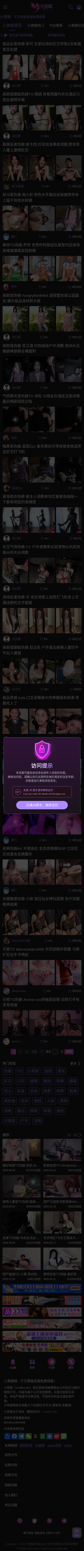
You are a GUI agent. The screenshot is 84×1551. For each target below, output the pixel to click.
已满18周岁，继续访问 (42, 805)
